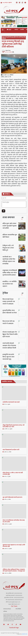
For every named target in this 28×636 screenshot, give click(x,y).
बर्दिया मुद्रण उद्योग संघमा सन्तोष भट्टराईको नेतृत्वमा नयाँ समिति (10, 225)
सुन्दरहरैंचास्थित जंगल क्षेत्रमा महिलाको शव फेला (10, 311)
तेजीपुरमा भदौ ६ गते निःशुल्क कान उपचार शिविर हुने (8, 247)
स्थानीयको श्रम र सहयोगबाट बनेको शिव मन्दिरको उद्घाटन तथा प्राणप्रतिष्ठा (9, 260)
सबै (22, 218)
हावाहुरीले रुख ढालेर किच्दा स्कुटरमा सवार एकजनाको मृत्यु (8, 356)
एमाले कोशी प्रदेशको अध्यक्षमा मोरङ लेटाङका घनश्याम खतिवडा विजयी (9, 345)
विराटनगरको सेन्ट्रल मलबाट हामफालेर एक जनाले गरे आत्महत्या (9, 301)
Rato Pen (10, 51)
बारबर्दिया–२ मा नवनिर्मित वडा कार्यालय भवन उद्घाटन (10, 284)
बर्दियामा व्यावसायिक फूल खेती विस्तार (10, 235)
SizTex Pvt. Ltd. (24, 634)
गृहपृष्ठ (9, 30)
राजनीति (22, 30)
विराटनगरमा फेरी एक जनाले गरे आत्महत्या (8, 322)
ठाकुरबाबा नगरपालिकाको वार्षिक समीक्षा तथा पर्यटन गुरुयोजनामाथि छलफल (10, 272)
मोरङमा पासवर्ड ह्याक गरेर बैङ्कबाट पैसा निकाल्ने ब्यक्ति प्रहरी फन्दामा (10, 334)
